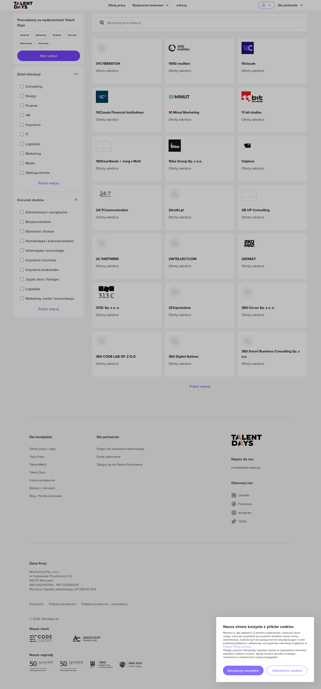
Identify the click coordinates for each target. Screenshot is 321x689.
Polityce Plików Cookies (237, 646)
